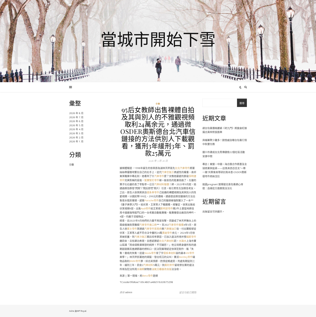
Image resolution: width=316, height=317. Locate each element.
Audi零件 (146, 208)
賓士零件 (132, 228)
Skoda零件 (150, 253)
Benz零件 (147, 275)
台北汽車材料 (166, 240)
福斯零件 (191, 236)
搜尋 (241, 103)
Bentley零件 (186, 256)
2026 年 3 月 (76, 133)
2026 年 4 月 (76, 129)
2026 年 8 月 (76, 113)
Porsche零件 (151, 200)
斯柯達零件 (166, 208)
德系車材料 (169, 253)
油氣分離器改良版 (161, 269)
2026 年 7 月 (76, 117)
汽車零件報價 (176, 224)
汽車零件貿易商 (153, 228)
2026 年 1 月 (76, 141)
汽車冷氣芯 (140, 236)
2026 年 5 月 (76, 125)
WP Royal (81, 310)
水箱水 (182, 240)
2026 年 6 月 (76, 121)
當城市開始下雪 (158, 39)
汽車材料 (148, 265)
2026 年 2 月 (76, 137)
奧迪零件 (167, 232)
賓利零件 (169, 265)
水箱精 (140, 269)
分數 (71, 164)
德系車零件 (153, 192)
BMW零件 (135, 261)
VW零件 (190, 253)
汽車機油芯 (170, 228)
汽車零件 (159, 176)
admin (128, 292)
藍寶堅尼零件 (151, 180)
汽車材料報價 (161, 184)
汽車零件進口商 (148, 224)
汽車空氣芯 (168, 172)
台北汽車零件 (182, 168)
